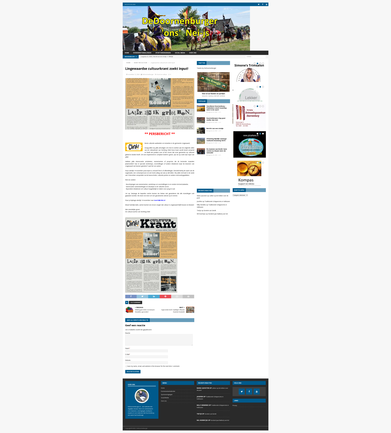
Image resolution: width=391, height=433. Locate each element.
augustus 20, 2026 (212, 155)
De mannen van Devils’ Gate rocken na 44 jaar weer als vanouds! (216, 151)
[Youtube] (266, 4)
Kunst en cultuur (162, 74)
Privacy (235, 405)
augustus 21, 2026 (212, 143)
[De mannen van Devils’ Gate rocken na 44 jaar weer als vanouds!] (201, 151)
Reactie (127, 333)
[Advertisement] (213, 173)
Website (128, 360)
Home (127, 53)
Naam (127, 348)
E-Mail (127, 354)
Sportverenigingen (163, 53)
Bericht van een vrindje (214, 128)
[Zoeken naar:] (255, 57)
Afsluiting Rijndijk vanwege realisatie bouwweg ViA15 (216, 140)
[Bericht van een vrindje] (201, 131)
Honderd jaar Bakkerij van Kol (218, 214)
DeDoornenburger (148, 74)
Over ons (192, 53)
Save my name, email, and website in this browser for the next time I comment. (153, 366)
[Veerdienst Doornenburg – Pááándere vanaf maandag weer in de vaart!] (201, 108)
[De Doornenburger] (186, 49)
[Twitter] (258, 4)
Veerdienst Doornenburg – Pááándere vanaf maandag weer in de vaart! (216, 108)
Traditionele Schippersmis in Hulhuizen (217, 201)
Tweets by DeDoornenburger (206, 68)
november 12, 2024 (133, 74)
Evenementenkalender (142, 53)
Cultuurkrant (135, 302)
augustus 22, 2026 (212, 131)
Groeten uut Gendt (210, 210)
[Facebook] (262, 4)
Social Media (180, 53)
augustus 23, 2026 (212, 112)
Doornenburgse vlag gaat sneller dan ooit (215, 119)
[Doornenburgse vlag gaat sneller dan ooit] (201, 120)
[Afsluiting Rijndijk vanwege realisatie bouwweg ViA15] (201, 141)
